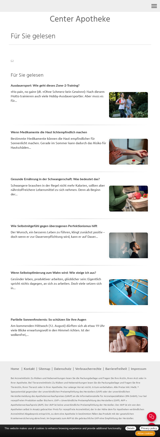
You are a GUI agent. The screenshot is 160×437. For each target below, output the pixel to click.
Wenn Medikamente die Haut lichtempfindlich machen (49, 132)
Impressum (138, 368)
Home (15, 368)
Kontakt (29, 368)
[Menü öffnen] (154, 6)
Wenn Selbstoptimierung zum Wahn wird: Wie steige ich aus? (53, 272)
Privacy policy (149, 428)
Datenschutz (62, 368)
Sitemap (44, 368)
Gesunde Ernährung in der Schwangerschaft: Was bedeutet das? (55, 179)
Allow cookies (145, 433)
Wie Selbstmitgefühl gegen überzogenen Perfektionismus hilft (54, 226)
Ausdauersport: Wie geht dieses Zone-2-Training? (45, 85)
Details (131, 428)
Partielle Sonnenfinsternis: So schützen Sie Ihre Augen (48, 319)
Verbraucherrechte (88, 368)
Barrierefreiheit (116, 368)
